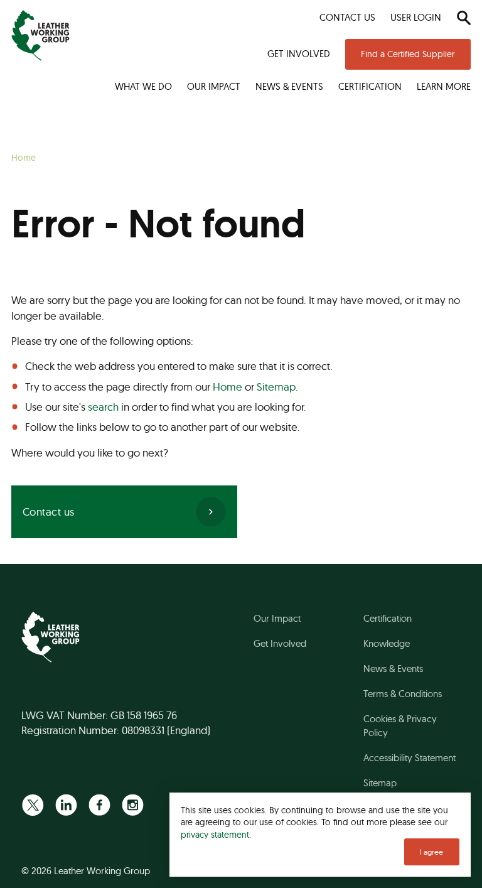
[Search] (463, 17)
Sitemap (276, 386)
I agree (431, 852)
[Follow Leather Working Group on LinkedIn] (66, 804)
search (103, 406)
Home (227, 386)
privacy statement (215, 834)
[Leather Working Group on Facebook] (99, 804)
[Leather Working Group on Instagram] (132, 804)
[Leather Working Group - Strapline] (40, 35)
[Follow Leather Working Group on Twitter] (33, 804)
